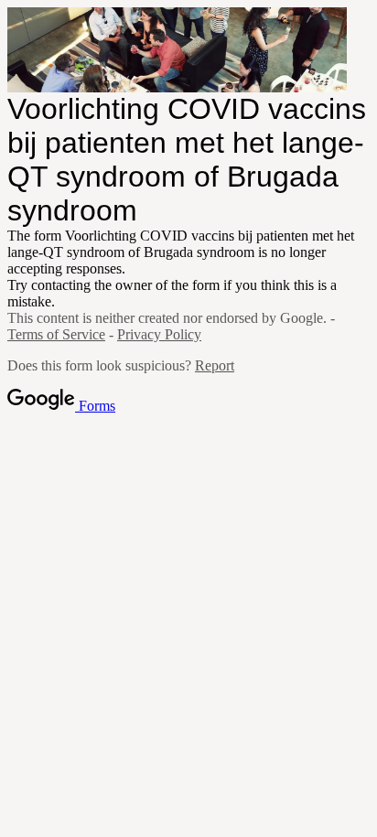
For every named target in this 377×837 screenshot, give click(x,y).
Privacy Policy (159, 334)
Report (214, 365)
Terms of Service (56, 334)
